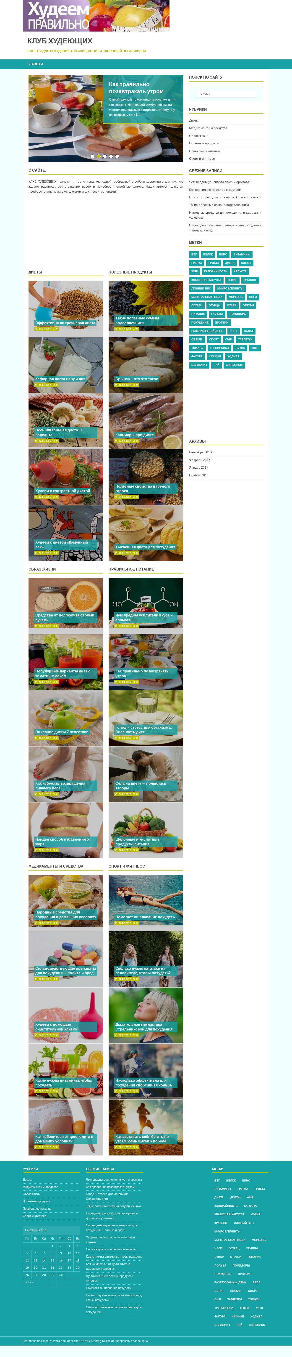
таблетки (245, 339)
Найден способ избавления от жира (63, 841)
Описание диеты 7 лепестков (62, 732)
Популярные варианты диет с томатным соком (62, 673)
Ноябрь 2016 (199, 475)
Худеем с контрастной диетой (62, 491)
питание (198, 314)
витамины (242, 254)
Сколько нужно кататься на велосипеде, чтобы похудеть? (143, 970)
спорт (214, 339)
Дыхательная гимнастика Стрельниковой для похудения (143, 1026)
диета (230, 263)
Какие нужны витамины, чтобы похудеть (63, 1082)
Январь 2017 (198, 468)
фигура (197, 356)
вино (223, 254)
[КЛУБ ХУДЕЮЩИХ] (96, 29)
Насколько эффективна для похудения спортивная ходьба (143, 1082)
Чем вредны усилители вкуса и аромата (144, 617)
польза (217, 314)
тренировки (219, 348)
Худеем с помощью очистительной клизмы (56, 1026)
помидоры (238, 314)
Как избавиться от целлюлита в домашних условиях (64, 1139)
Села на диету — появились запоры (140, 785)
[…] (138, 115)
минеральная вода (206, 297)
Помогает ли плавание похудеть (145, 917)
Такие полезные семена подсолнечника (137, 320)
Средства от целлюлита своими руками (64, 617)
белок (208, 254)
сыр (228, 339)
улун (254, 348)
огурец (196, 305)
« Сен (29, 1282)
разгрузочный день (207, 331)
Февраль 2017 (199, 460)
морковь (236, 297)
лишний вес (201, 288)
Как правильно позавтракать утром (142, 673)
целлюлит (199, 364)
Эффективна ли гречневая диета (65, 323)
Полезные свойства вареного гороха (142, 488)
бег (194, 254)
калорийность (215, 271)
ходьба (233, 356)
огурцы (215, 305)
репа (233, 331)
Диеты (35, 272)
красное (250, 280)
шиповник (234, 364)
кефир (232, 280)
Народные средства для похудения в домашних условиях (65, 914)
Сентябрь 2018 (200, 452)
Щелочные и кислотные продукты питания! (137, 841)
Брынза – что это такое (136, 379)
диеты (246, 263)
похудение (200, 322)
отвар (231, 305)
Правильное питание (131, 569)
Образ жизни (42, 569)
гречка (196, 263)
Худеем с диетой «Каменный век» (61, 544)
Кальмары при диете (134, 435)
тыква (240, 348)
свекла (197, 339)
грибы (214, 263)
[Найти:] (226, 94)
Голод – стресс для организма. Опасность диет (143, 729)
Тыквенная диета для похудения (145, 547)
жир (194, 271)
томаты (197, 348)
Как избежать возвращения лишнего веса (60, 785)
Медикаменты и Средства (56, 866)
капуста (240, 271)
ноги (253, 297)
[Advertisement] (106, 232)
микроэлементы (230, 288)
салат (248, 331)
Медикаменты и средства (208, 128)
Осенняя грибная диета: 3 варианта (58, 432)
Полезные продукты (130, 272)
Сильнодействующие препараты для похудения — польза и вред (65, 970)
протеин (221, 322)
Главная (35, 64)
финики (215, 356)
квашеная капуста (206, 280)
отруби (248, 305)
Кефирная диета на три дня (60, 379)
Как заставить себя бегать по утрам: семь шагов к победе (142, 1139)
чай (216, 364)
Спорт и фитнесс (127, 866)
